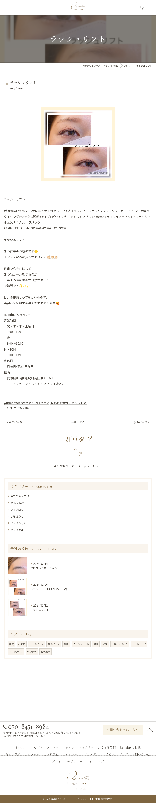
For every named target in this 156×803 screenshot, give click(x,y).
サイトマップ (95, 761)
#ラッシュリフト (90, 466)
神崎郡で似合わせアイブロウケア (26, 403)
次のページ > (141, 422)
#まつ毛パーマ (64, 466)
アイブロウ (10, 408)
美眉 (66, 644)
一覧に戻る (78, 422)
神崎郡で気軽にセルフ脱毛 (68, 403)
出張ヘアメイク (120, 644)
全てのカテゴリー (21, 496)
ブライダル (17, 530)
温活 (96, 644)
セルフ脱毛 (23, 408)
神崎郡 (21, 644)
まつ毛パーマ (36, 644)
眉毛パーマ (53, 644)
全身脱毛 (31, 651)
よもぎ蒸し (17, 516)
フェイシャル (18, 523)
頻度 (11, 644)
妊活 (105, 644)
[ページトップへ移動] (149, 730)
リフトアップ (139, 644)
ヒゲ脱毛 (45, 651)
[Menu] (150, 7)
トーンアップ (16, 651)
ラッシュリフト (81, 644)
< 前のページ (14, 422)
